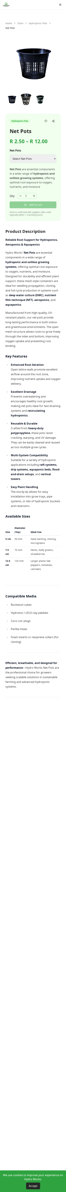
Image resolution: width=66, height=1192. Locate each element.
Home (8, 23)
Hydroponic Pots (38, 23)
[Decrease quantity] (20, 196)
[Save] (46, 121)
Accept (33, 1186)
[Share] (53, 121)
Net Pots (15, 150)
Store (20, 23)
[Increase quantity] (34, 196)
